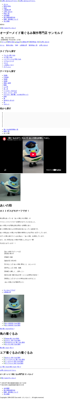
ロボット (6, 104)
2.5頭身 (6, 77)
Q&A (5, 8)
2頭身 (5, 75)
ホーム (6, 4)
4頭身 (5, 81)
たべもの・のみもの (10, 91)
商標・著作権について (11, 19)
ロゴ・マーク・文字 (10, 92)
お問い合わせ (8, 11)
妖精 (5, 96)
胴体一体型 (7, 83)
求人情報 (6, 21)
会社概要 (6, 15)
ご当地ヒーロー (9, 65)
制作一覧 (6, 131)
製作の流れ (7, 6)
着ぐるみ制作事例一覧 (11, 129)
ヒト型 (6, 87)
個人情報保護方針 (9, 17)
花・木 (6, 89)
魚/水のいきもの (9, 100)
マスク (6, 63)
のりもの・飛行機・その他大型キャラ (16, 94)
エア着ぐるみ (8, 57)
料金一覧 (6, 13)
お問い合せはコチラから (8, 370)
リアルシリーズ (9, 61)
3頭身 (5, 79)
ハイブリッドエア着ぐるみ (12, 59)
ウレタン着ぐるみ (9, 55)
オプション (7, 67)
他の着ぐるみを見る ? (7, 328)
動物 (5, 85)
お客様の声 (7, 10)
